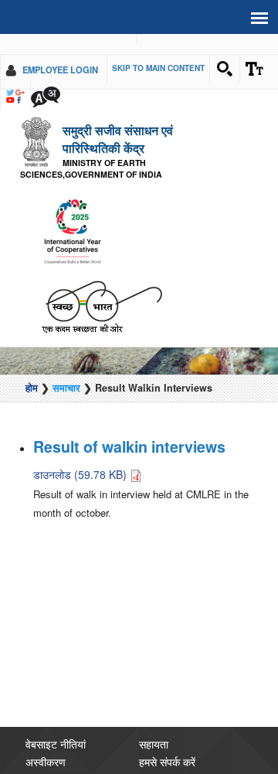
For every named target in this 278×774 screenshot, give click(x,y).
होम (31, 374)
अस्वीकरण (45, 747)
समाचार (66, 374)
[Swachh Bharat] (72, 218)
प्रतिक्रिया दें (164, 765)
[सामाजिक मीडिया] (15, 96)
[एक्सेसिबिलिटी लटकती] (255, 69)
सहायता (153, 730)
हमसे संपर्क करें (167, 747)
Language (45, 96)
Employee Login (60, 69)
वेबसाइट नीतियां (55, 730)
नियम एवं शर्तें (50, 765)
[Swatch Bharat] (101, 291)
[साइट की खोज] (224, 69)
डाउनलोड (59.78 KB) (81, 459)
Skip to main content (158, 68)
